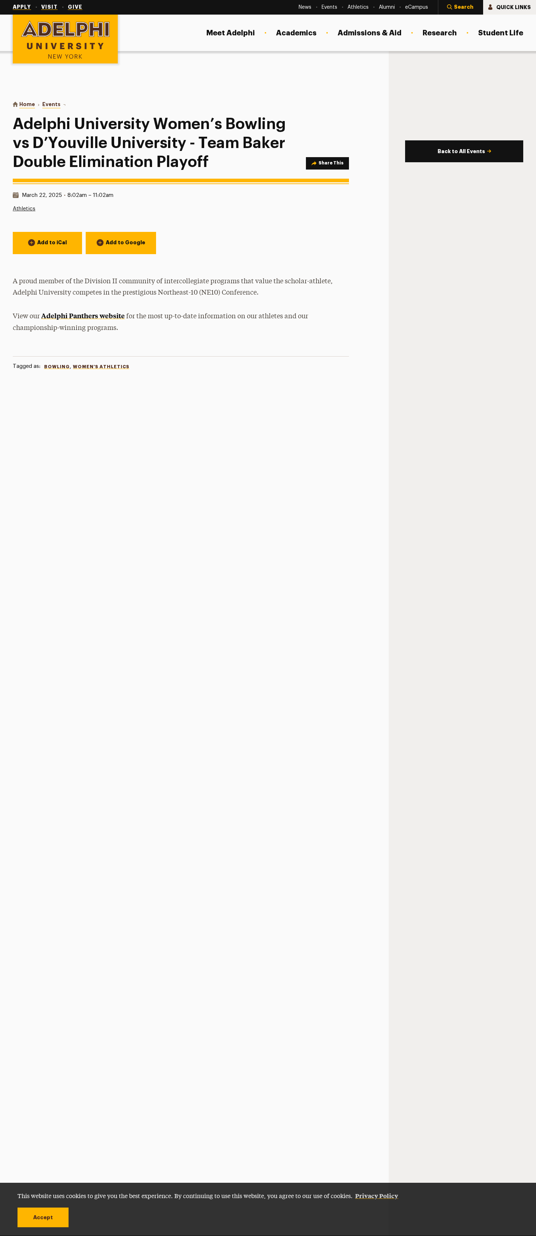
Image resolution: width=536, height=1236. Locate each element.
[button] (460, 7)
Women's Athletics (101, 367)
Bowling (57, 367)
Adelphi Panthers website (83, 315)
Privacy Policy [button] (376, 1196)
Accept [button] (43, 1217)
